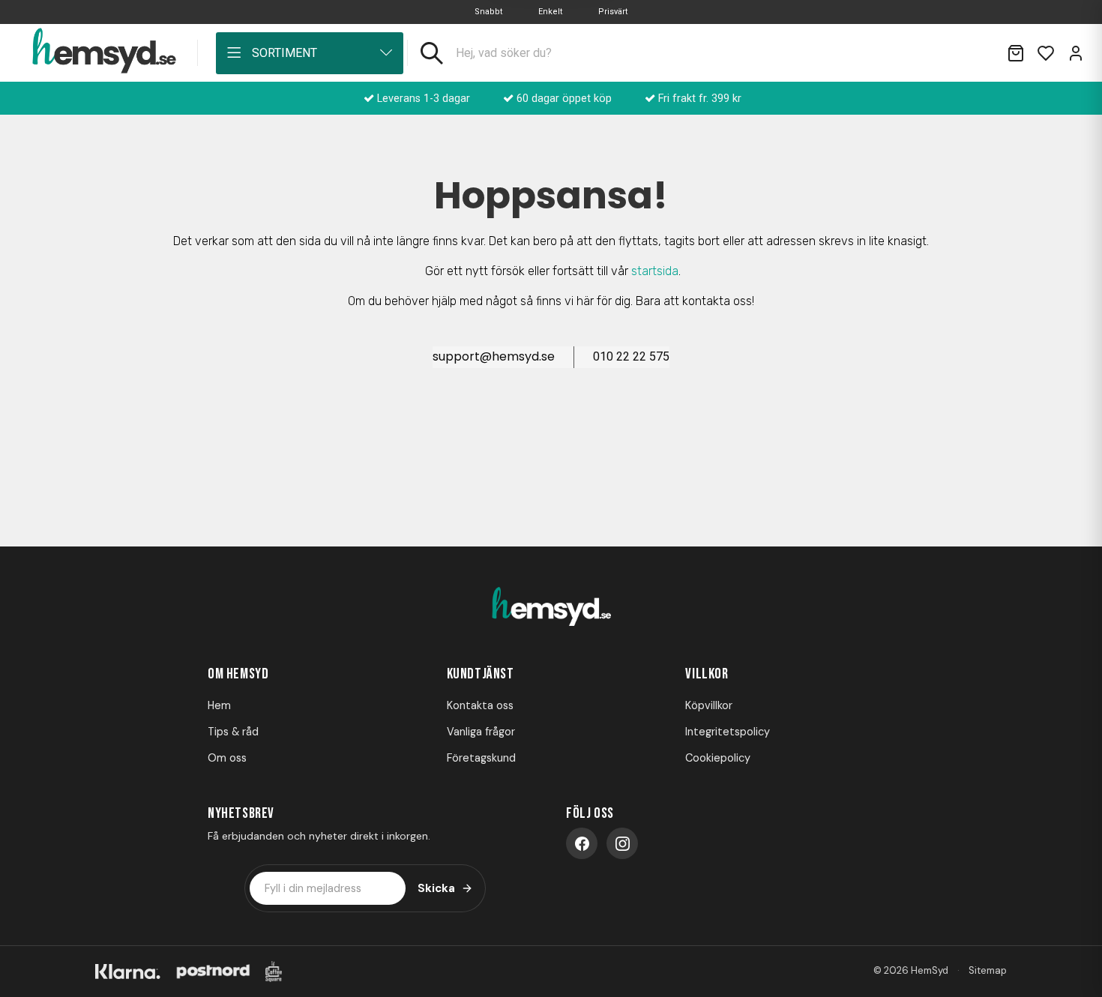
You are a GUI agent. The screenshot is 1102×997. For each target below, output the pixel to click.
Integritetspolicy (727, 731)
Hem (219, 705)
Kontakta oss (480, 705)
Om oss (227, 758)
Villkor (706, 674)
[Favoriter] (1046, 53)
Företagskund (481, 758)
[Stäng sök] (977, 53)
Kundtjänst (480, 674)
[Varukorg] (1016, 53)
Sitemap (988, 970)
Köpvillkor (708, 705)
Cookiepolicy (717, 758)
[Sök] (432, 53)
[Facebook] (581, 843)
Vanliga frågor (481, 731)
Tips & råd (233, 731)
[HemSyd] (551, 607)
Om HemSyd (238, 674)
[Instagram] (622, 843)
